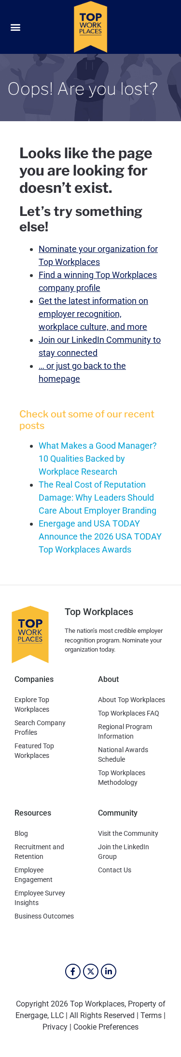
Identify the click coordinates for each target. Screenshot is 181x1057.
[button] (15, 27)
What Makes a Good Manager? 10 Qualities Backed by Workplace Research (98, 458)
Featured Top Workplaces (34, 750)
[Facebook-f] (73, 971)
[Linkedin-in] (108, 971)
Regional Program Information (125, 731)
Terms (151, 1015)
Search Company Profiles (40, 727)
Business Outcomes (44, 916)
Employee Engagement (33, 874)
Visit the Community (128, 833)
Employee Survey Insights (39, 897)
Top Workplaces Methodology (121, 777)
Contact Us (114, 870)
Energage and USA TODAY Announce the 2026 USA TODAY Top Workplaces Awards (100, 536)
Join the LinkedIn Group (123, 851)
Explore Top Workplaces (31, 704)
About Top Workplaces (131, 700)
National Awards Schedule (123, 754)
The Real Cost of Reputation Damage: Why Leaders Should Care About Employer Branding (97, 497)
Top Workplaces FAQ (128, 713)
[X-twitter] (90, 971)
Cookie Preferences (106, 1027)
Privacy (55, 1027)
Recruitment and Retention (39, 851)
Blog (21, 833)
